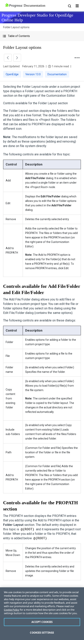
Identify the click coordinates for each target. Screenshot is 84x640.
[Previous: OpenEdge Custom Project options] (7, 57)
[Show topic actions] (77, 58)
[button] (42, 36)
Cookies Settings (42, 632)
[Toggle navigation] (77, 5)
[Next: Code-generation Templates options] (17, 57)
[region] (42, 613)
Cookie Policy (11, 609)
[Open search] (69, 5)
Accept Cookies (42, 622)
